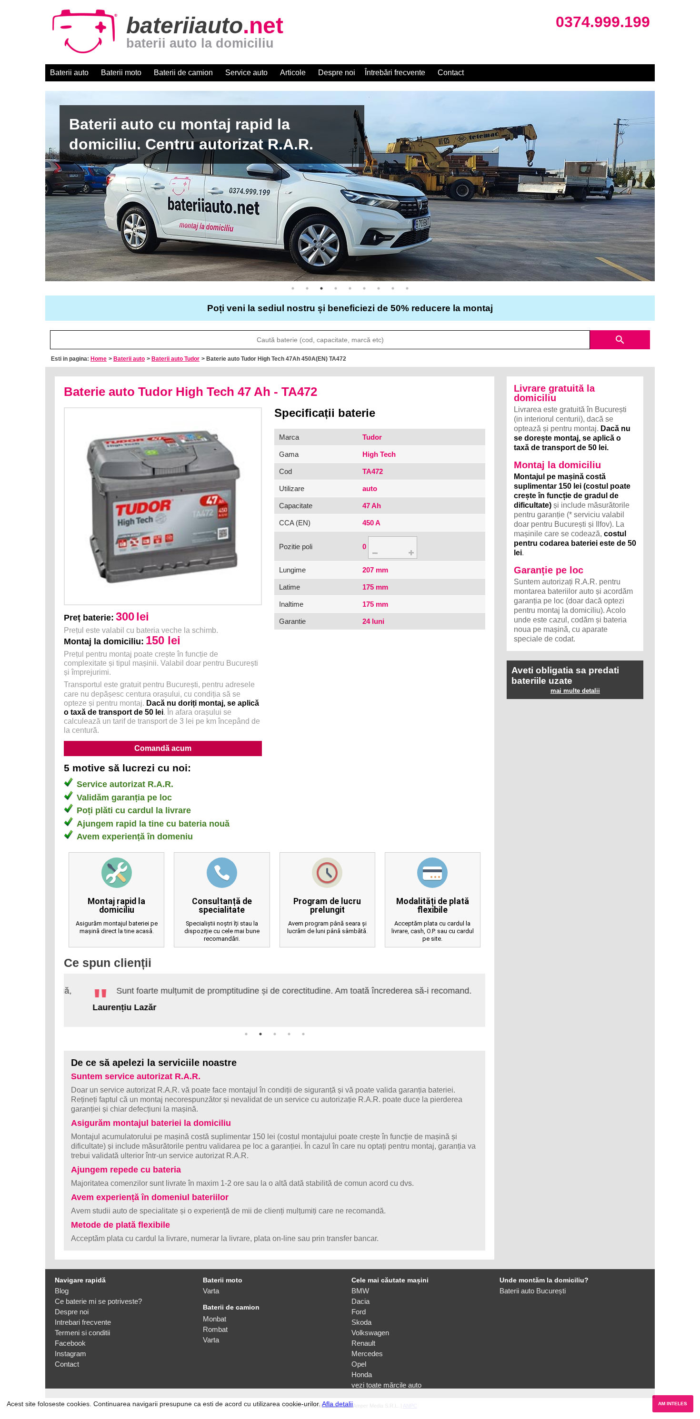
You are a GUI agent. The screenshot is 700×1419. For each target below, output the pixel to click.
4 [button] (335, 288)
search (620, 339)
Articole (293, 73)
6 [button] (364, 288)
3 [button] (321, 288)
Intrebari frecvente (83, 1318)
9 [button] (407, 288)
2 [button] (307, 288)
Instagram (70, 1350)
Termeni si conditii (82, 1329)
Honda (361, 1371)
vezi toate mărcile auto (386, 1381)
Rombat (215, 1325)
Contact (451, 73)
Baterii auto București (533, 1287)
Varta (211, 1287)
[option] (350, 186)
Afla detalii (337, 1404)
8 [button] (393, 288)
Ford (358, 1308)
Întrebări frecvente (395, 73)
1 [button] (293, 288)
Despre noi (336, 73)
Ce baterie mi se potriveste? (98, 1297)
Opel (358, 1360)
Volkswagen (370, 1329)
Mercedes (367, 1350)
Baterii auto (69, 73)
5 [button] (350, 288)
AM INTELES (672, 1403)
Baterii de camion (183, 73)
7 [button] (378, 288)
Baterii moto (121, 73)
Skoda (361, 1318)
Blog (62, 1287)
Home (98, 358)
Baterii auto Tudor (175, 358)
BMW (360, 1287)
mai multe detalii (575, 690)
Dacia (360, 1297)
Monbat (214, 1315)
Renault (363, 1339)
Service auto (246, 73)
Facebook (70, 1339)
